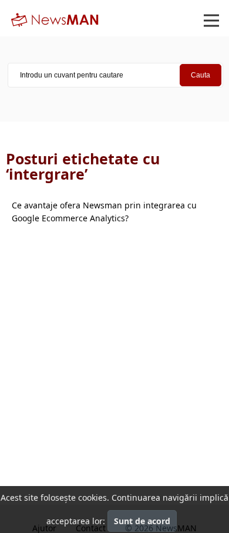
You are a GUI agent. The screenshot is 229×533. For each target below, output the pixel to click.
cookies (92, 497)
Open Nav (211, 20)
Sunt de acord (142, 521)
